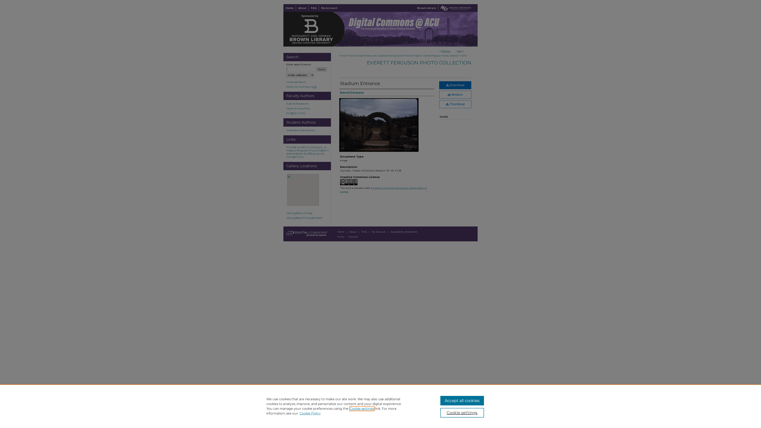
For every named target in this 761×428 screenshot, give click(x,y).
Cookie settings (362, 409)
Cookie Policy (310, 413)
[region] (380, 406)
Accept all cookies (462, 400)
